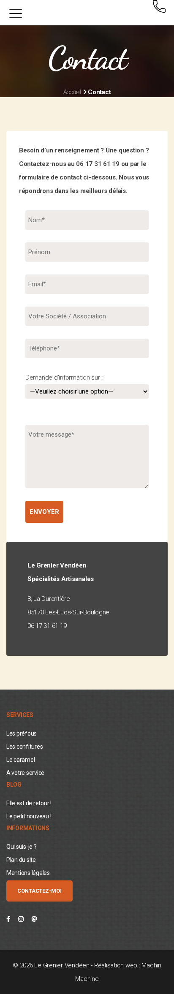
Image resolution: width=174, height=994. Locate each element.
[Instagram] (21, 919)
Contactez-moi (39, 891)
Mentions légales (28, 872)
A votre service (25, 772)
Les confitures (24, 746)
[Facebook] (8, 919)
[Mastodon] (34, 919)
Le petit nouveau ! (28, 816)
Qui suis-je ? (21, 846)
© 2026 (23, 965)
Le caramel (20, 759)
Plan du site (21, 859)
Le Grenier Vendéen (61, 965)
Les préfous (21, 733)
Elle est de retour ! (29, 803)
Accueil (72, 92)
